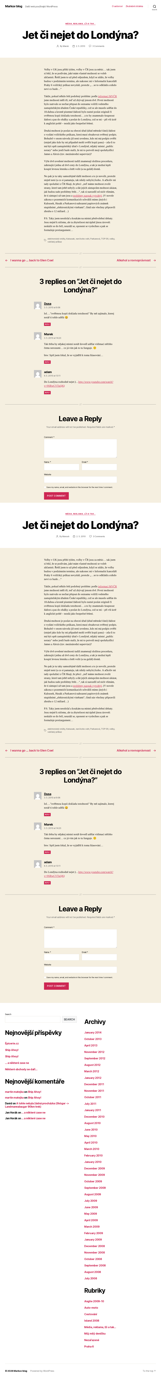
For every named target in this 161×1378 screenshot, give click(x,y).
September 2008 (95, 1265)
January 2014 (93, 1032)
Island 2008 (91, 1320)
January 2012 (92, 1077)
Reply (47, 324)
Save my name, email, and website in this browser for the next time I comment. (80, 487)
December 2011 (94, 1084)
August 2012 (92, 1065)
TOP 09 (104, 238)
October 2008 (93, 1259)
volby (111, 238)
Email (85, 462)
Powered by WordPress (42, 1371)
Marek (66, 46)
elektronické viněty (56, 238)
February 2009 (93, 1233)
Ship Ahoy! (11, 1050)
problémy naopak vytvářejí (87, 195)
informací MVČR (107, 96)
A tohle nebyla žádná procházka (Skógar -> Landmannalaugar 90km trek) (37, 1105)
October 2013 (93, 1039)
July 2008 (90, 1278)
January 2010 (93, 1162)
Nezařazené (91, 1340)
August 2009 (92, 1194)
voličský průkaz (55, 241)
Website (47, 474)
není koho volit (82, 238)
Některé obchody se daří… (21, 1069)
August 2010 (92, 1123)
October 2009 (93, 1181)
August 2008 (92, 1272)
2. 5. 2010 (80, 46)
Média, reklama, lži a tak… (100, 1327)
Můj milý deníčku (95, 1333)
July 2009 (90, 1200)
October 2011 (92, 1097)
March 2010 (91, 1149)
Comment (49, 437)
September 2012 (94, 1058)
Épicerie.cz (12, 1043)
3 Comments (98, 46)
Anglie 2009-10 (94, 1301)
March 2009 (91, 1226)
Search (8, 1014)
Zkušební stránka (134, 6)
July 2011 (90, 1103)
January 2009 (93, 1239)
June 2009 (91, 1207)
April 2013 (90, 1045)
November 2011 (94, 1090)
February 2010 (93, 1155)
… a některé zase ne (17, 1063)
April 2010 (90, 1142)
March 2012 (91, 1071)
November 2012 (94, 1052)
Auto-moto (91, 1307)
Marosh (65, 536)
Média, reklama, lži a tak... (80, 24)
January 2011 (92, 1110)
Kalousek (70, 238)
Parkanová (95, 238)
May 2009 (90, 1213)
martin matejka (14, 1091)
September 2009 (95, 1187)
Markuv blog (13, 6)
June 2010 (91, 1129)
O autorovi (117, 6)
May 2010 (90, 1136)
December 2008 (94, 1246)
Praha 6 (89, 1346)
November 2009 (94, 1174)
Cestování (90, 1314)
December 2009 (94, 1168)
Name (47, 462)
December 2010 (94, 1116)
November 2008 (94, 1252)
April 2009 (91, 1220)
